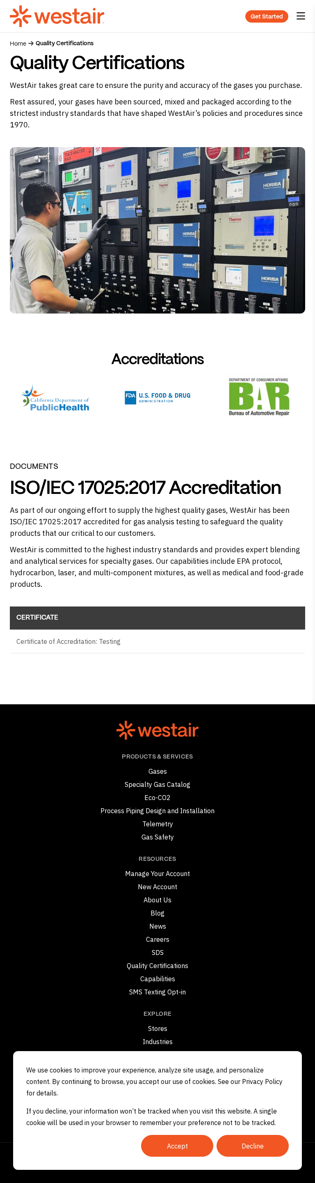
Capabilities (157, 979)
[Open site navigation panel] (301, 16)
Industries (158, 1042)
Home (18, 44)
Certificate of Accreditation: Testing (68, 641)
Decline (253, 1146)
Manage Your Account (157, 873)
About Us (157, 900)
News (157, 926)
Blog (157, 913)
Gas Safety (158, 837)
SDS (158, 952)
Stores (157, 1028)
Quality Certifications (157, 966)
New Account (157, 887)
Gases (157, 771)
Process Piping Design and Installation (157, 811)
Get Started (267, 17)
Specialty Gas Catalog (157, 784)
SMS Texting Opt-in (157, 992)
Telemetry (157, 824)
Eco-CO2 (157, 797)
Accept (177, 1146)
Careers (157, 939)
